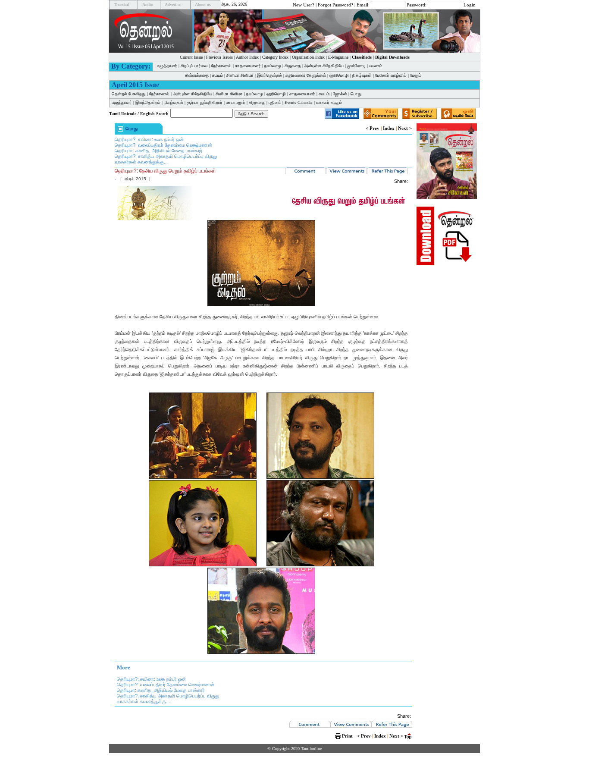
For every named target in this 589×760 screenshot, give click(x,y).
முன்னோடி (356, 65)
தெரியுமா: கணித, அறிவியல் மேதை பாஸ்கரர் (159, 150)
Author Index (247, 57)
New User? (303, 4)
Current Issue (191, 57)
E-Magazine (338, 57)
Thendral (121, 4)
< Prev (372, 128)
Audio (147, 4)
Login (470, 4)
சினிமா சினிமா (240, 75)
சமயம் (217, 75)
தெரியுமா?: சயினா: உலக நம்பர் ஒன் (149, 139)
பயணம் (375, 65)
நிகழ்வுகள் (362, 75)
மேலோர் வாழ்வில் (391, 75)
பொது (356, 93)
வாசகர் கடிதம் (329, 102)
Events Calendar (299, 102)
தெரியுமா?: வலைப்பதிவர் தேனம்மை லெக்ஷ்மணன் (163, 145)
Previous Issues (219, 57)
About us (203, 4)
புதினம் (275, 102)
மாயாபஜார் (235, 102)
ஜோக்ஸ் (340, 93)
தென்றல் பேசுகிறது (129, 93)
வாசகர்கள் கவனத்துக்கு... (141, 161)
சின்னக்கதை (197, 75)
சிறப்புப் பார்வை (194, 65)
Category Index (275, 57)
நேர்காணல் (221, 65)
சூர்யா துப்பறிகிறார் (204, 102)
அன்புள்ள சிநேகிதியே (324, 65)
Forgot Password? (335, 4)
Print (347, 735)
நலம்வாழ (272, 65)
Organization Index (308, 57)
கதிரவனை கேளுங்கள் (305, 75)
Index (389, 128)
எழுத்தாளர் (167, 65)
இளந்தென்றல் (269, 75)
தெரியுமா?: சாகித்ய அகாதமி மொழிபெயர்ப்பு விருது (166, 156)
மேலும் (415, 75)
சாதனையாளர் (248, 65)
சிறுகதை (293, 65)
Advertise (173, 4)
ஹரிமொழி (339, 75)
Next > (405, 128)
